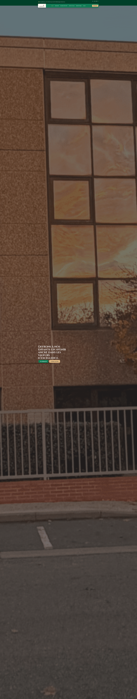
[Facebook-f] (97, 1)
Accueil (52, 5)
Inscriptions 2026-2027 (63, 5)
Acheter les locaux (71, 5)
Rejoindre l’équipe (79, 5)
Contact (84, 5)
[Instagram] (92, 1)
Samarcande (57, 5)
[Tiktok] (94, 1)
